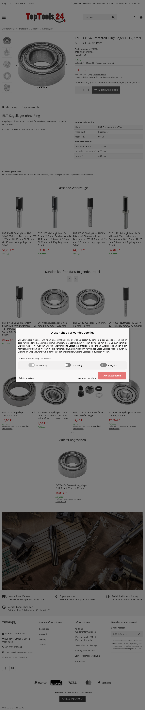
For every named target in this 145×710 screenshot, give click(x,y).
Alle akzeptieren (112, 375)
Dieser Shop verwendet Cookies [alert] (72, 333)
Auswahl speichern (87, 378)
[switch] (31, 365)
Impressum (45, 358)
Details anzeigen (26, 378)
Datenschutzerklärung (28, 358)
